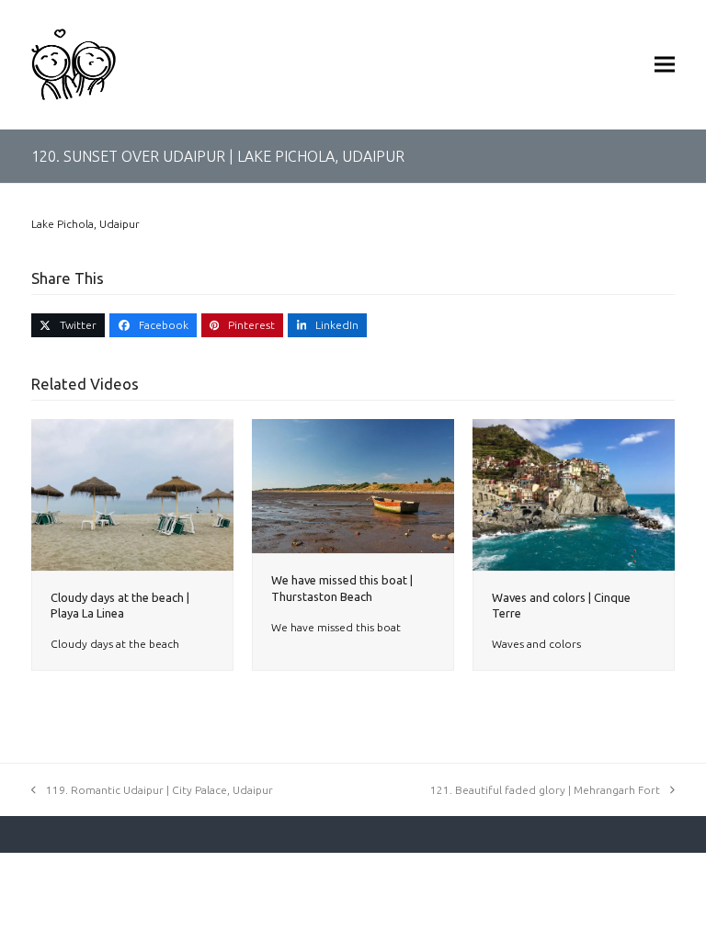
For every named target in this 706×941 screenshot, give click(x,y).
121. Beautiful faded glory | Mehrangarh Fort (545, 790)
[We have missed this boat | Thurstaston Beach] (353, 485)
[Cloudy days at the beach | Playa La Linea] (132, 493)
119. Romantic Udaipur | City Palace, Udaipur (159, 790)
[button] (665, 64)
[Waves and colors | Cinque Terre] (574, 493)
